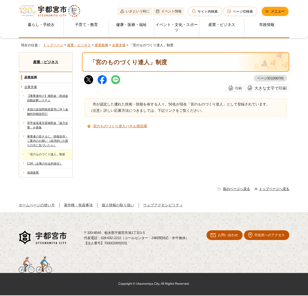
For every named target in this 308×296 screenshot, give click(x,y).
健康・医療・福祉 (131, 25)
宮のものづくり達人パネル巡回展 (120, 126)
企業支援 (119, 45)
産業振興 (101, 45)
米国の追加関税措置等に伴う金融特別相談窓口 (47, 111)
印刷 (238, 88)
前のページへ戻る (236, 189)
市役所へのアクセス (269, 235)
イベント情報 (171, 11)
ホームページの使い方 (37, 205)
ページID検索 (243, 11)
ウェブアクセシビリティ (163, 205)
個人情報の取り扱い (118, 205)
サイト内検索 (208, 11)
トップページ (53, 45)
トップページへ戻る (274, 189)
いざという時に (137, 11)
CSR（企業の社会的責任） (44, 163)
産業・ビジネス (221, 25)
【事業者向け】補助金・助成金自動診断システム (47, 98)
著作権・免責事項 (78, 205)
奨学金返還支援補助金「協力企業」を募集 (47, 125)
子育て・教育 (86, 25)
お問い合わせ (228, 235)
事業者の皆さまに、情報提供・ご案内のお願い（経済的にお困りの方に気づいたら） (47, 141)
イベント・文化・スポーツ (177, 27)
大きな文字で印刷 (270, 88)
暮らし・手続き (41, 25)
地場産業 (33, 172)
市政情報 (266, 25)
